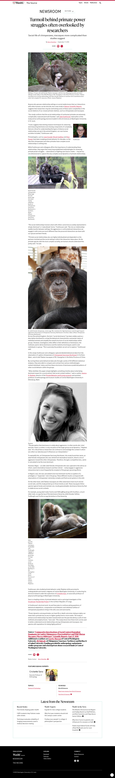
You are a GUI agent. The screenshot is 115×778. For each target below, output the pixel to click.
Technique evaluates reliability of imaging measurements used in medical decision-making (28, 721)
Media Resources (79, 754)
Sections (68, 11)
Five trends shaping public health (28, 710)
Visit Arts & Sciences (64, 694)
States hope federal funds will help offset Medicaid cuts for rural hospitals (83, 728)
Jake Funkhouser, (65, 117)
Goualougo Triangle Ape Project (38, 602)
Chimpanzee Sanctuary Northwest (65, 355)
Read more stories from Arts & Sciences (69, 691)
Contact (76, 756)
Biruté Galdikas (58, 137)
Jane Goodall (48, 137)
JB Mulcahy (41, 641)
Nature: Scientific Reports (73, 106)
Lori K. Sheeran (55, 638)
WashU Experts (50, 707)
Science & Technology (34, 688)
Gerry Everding (52, 42)
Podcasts (46, 756)
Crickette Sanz (61, 594)
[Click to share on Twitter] (62, 46)
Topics (80, 2)
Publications (93, 2)
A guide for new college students (55, 710)
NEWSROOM (50, 12)
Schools (86, 2)
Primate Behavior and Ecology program (59, 375)
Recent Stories (22, 707)
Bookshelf (46, 754)
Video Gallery (47, 758)
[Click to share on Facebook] (58, 46)
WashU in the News (79, 707)
